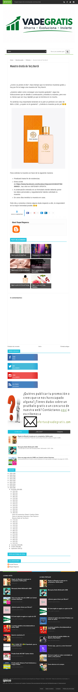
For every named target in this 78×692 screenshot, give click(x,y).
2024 (11, 477)
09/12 (14, 530)
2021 (11, 482)
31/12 (14, 491)
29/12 (14, 495)
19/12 (14, 511)
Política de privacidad (68, 688)
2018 (11, 487)
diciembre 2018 (15, 489)
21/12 (14, 507)
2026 (11, 473)
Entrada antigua (64, 346)
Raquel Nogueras (14, 566)
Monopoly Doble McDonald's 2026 (21, 588)
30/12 (14, 493)
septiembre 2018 (16, 548)
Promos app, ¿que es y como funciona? (60, 645)
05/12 (14, 537)
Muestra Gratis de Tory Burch (20, 518)
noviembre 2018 (15, 545)
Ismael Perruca (14, 564)
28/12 (14, 496)
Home (41, 688)
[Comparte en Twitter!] (41, 213)
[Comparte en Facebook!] (27, 213)
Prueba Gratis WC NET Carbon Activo (23, 653)
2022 (11, 480)
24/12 (14, 502)
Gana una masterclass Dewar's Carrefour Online (25, 514)
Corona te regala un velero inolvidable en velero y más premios (60, 655)
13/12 (14, 523)
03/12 (14, 541)
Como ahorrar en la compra (56, 664)
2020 (11, 484)
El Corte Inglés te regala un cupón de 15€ (24, 616)
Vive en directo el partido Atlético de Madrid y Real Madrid (58, 637)
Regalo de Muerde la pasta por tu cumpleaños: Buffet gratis (21, 579)
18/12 (14, 512)
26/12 (14, 500)
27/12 (14, 498)
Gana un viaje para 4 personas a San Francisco (25, 516)
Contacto (58, 688)
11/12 (14, 527)
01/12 (14, 543)
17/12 (14, 520)
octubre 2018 (15, 546)
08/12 (14, 532)
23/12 (14, 504)
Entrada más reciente (13, 346)
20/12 (14, 509)
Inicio (39, 346)
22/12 (14, 505)
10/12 (14, 529)
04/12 (14, 539)
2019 (11, 486)
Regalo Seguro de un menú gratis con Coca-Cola (27, 2)
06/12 (14, 536)
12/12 (14, 525)
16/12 (14, 521)
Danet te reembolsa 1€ (18, 635)
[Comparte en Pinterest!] (34, 213)
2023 (11, 478)
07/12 (14, 534)
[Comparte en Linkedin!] (45, 213)
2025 (11, 475)
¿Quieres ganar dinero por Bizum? (22, 607)
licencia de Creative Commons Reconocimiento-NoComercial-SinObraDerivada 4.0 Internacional (40, 683)
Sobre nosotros (49, 688)
